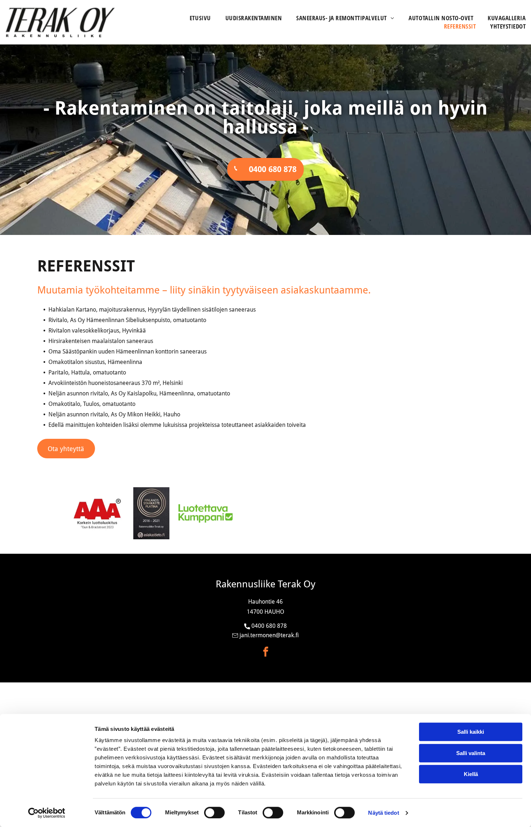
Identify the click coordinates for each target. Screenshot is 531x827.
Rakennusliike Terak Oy (265, 584)
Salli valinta (470, 753)
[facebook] (265, 652)
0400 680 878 (269, 625)
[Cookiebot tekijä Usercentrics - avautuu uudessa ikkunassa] (46, 812)
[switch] (214, 812)
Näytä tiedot (383, 813)
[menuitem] (193, 18)
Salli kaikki (470, 732)
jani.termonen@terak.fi (269, 635)
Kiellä (471, 774)
